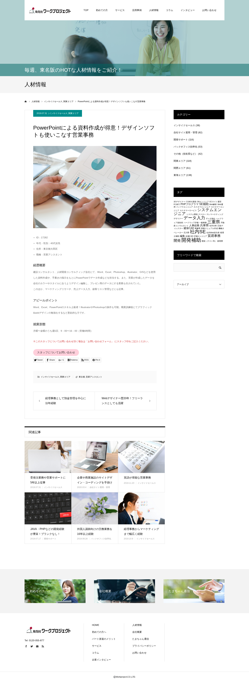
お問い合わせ (209, 10)
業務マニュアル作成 (209, 228)
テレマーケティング (214, 214)
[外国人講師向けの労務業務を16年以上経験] (94, 508)
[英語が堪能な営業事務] (141, 457)
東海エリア (179, 175)
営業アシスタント (94, 377)
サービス (120, 10)
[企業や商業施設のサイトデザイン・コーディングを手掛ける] (94, 457)
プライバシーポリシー (144, 645)
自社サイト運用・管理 (100, 487)
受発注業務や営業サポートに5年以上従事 (48, 480)
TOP (86, 10)
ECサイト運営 (215, 202)
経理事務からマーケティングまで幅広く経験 (141, 531)
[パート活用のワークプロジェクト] (50, 10)
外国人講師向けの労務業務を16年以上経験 (94, 531)
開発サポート (50, 539)
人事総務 (194, 225)
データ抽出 (210, 219)
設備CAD (189, 236)
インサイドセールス (58, 113)
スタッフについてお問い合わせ (56, 352)
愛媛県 (197, 228)
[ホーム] (26, 101)
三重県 (213, 221)
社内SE (198, 231)
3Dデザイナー (179, 202)
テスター (202, 214)
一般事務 (203, 223)
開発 (177, 240)
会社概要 (137, 632)
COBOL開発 (191, 202)
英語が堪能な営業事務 (137, 477)
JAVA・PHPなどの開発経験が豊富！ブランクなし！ (47, 531)
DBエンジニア (203, 202)
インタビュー (188, 10)
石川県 (186, 233)
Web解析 (213, 204)
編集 (182, 236)
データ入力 (194, 217)
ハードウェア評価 (191, 223)
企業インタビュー (101, 659)
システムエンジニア (198, 212)
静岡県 (220, 241)
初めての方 (102, 10)
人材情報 (154, 10)
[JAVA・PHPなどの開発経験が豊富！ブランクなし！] (48, 508)
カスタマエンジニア (202, 207)
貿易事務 (214, 235)
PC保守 (177, 204)
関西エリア (179, 168)
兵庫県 (204, 225)
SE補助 (204, 204)
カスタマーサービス (188, 210)
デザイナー (178, 219)
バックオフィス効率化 (101, 539)
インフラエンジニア (184, 207)
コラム (169, 10)
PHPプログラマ (190, 204)
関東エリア (73, 113)
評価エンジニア (200, 236)
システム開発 (192, 214)
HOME (95, 625)
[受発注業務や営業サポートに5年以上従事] (48, 457)
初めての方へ (99, 632)
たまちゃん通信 (140, 639)
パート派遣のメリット (104, 639)
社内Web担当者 (213, 233)
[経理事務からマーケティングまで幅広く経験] (141, 508)
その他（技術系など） (185, 153)
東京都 (82, 377)
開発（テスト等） (209, 241)
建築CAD (189, 228)
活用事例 (137, 10)
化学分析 (213, 226)
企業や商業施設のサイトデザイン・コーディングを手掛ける (94, 482)
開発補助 (191, 240)
